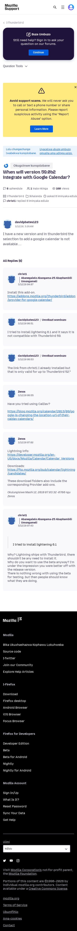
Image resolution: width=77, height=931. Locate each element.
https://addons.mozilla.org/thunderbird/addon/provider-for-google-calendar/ (41, 298)
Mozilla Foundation (23, 873)
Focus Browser (13, 721)
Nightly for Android (17, 770)
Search (55, 7)
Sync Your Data (14, 813)
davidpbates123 (26, 222)
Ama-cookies (12, 918)
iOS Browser (12, 714)
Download (10, 694)
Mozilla (12, 620)
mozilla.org (11, 898)
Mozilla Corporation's (26, 870)
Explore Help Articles (18, 671)
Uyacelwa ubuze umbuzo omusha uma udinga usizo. (56, 151)
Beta (6, 750)
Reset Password (15, 806)
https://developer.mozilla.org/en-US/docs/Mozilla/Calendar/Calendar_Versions (40, 456)
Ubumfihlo (10, 912)
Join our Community (18, 665)
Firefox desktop (14, 701)
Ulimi (6, 841)
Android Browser (15, 707)
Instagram (17, 860)
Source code (12, 651)
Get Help (9, 820)
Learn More (41, 129)
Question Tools (13, 66)
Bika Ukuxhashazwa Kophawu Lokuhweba (33, 645)
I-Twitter (9, 658)
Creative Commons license (48, 888)
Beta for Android (15, 757)
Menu (63, 7)
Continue (38, 52)
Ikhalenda (35, 196)
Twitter (4, 860)
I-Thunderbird (15, 22)
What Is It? (11, 799)
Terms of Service (15, 905)
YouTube (11, 860)
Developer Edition (16, 743)
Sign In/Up (11, 793)
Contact (9, 925)
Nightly (8, 763)
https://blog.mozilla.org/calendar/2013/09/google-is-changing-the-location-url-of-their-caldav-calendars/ (40, 415)
